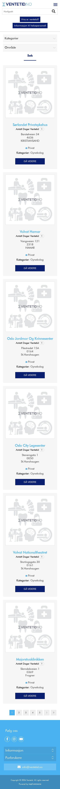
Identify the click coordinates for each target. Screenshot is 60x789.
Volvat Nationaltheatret (30, 552)
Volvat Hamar (30, 232)
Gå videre (30, 161)
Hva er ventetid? (30, 19)
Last (53, 712)
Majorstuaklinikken (30, 659)
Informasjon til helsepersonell (30, 25)
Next (46, 712)
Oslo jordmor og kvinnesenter (30, 338)
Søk (55, 11)
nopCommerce (35, 784)
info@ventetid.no (32, 767)
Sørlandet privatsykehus (30, 125)
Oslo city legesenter (30, 445)
